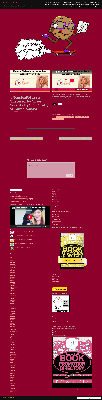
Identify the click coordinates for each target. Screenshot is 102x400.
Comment (70, 175)
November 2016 (13, 390)
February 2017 (13, 385)
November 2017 (13, 372)
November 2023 (13, 275)
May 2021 (12, 303)
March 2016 (54, 199)
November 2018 (13, 352)
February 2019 (13, 347)
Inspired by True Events (62, 116)
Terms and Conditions (94, 2)
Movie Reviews (55, 214)
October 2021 (13, 298)
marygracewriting (18, 247)
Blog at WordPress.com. (8, 397)
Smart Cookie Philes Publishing (52, 4)
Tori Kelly (86, 116)
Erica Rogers (17, 235)
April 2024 (12, 270)
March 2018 (12, 365)
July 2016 (54, 193)
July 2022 (12, 288)
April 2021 (12, 305)
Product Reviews (56, 217)
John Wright (16, 243)
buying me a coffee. (70, 98)
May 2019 (12, 342)
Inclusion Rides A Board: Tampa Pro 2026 (19, 201)
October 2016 (13, 391)
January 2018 (13, 368)
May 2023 (12, 280)
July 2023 (12, 278)
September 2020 (13, 316)
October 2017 (13, 373)
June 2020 (12, 321)
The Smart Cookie (28, 111)
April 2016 (54, 198)
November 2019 (13, 332)
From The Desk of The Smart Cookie (60, 211)
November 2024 (13, 267)
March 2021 (12, 306)
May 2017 (12, 380)
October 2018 (13, 354)
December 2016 (13, 388)
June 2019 (12, 341)
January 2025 (13, 265)
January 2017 (13, 386)
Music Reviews (60, 114)
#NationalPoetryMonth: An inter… (28, 243)
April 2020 (12, 324)
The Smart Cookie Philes (11, 3)
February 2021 (13, 308)
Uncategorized (55, 222)
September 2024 (13, 269)
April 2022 (12, 293)
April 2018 (12, 364)
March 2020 (12, 326)
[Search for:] (16, 190)
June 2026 (12, 255)
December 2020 (13, 311)
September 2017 (13, 375)
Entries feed (55, 279)
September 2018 (13, 355)
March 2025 (12, 264)
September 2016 (56, 189)
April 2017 (12, 382)
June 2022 (12, 290)
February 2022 (13, 295)
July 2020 (12, 319)
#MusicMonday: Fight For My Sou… (27, 239)
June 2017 (12, 378)
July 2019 (12, 339)
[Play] (12, 226)
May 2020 (12, 323)
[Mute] (45, 226)
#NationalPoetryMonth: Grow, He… (28, 235)
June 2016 (54, 194)
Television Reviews (56, 221)
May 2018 (12, 362)
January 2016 (55, 202)
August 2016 (55, 191)
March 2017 (12, 383)
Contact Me (77, 2)
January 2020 (13, 329)
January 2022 (13, 296)
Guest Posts (54, 213)
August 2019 (12, 337)
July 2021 (12, 301)
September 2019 (13, 336)
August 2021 (12, 300)
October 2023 (13, 277)
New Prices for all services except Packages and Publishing (85, 6)
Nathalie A (16, 239)
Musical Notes (71, 116)
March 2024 (12, 272)
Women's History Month (58, 118)
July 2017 (12, 377)
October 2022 (13, 285)
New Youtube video (79, 116)
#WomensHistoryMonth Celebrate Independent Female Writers (27, 138)
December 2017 (13, 370)
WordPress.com (55, 283)
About (84, 2)
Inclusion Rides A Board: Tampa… (29, 231)
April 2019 (12, 344)
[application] (30, 217)
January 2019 (13, 349)
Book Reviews (55, 208)
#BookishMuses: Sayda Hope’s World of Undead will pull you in (75, 138)
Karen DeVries (17, 231)
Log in (53, 278)
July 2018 (12, 359)
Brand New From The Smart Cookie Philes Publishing (22, 199)
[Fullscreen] (48, 226)
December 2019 (13, 331)
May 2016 (54, 196)
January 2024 (13, 274)
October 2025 (13, 260)
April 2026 (12, 259)
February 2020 (13, 328)
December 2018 (13, 350)
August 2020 (12, 318)
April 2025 (12, 262)
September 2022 (13, 287)
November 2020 (13, 313)
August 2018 (12, 357)
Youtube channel (69, 114)
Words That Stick (27, 247)
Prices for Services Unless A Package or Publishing (21, 198)
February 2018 (13, 367)
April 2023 (12, 282)
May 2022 (12, 291)
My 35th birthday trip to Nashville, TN (18, 196)
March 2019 (12, 346)
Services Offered (95, 4)
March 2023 (12, 283)
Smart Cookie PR (68, 2)
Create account (55, 276)
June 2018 (12, 360)
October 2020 (13, 314)
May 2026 (12, 257)
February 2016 (55, 201)
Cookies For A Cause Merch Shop (53, 2)
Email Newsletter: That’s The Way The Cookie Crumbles (75, 4)
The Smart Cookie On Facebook (62, 322)
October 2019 (13, 334)
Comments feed (55, 281)
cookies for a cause (56, 209)
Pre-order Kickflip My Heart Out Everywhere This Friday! (23, 195)
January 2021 (13, 310)
